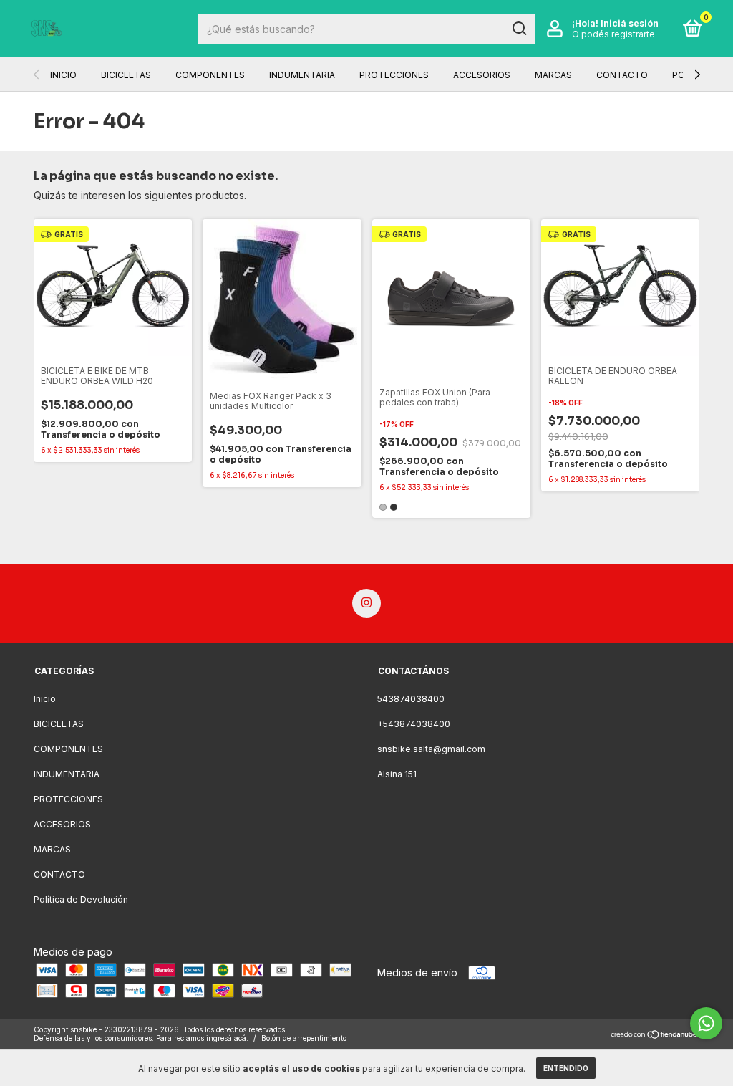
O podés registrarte (613, 34)
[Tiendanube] (654, 1035)
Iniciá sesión (630, 23)
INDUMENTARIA (302, 74)
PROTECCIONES (394, 74)
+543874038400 (413, 724)
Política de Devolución (81, 899)
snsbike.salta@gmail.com (431, 749)
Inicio (63, 74)
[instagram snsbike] (366, 603)
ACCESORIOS (481, 74)
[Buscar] (518, 29)
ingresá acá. (227, 1038)
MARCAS (553, 74)
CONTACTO (622, 74)
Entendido (565, 1068)
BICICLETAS (126, 74)
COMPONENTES (210, 74)
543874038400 (411, 698)
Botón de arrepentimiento (303, 1038)
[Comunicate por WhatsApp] (706, 1023)
